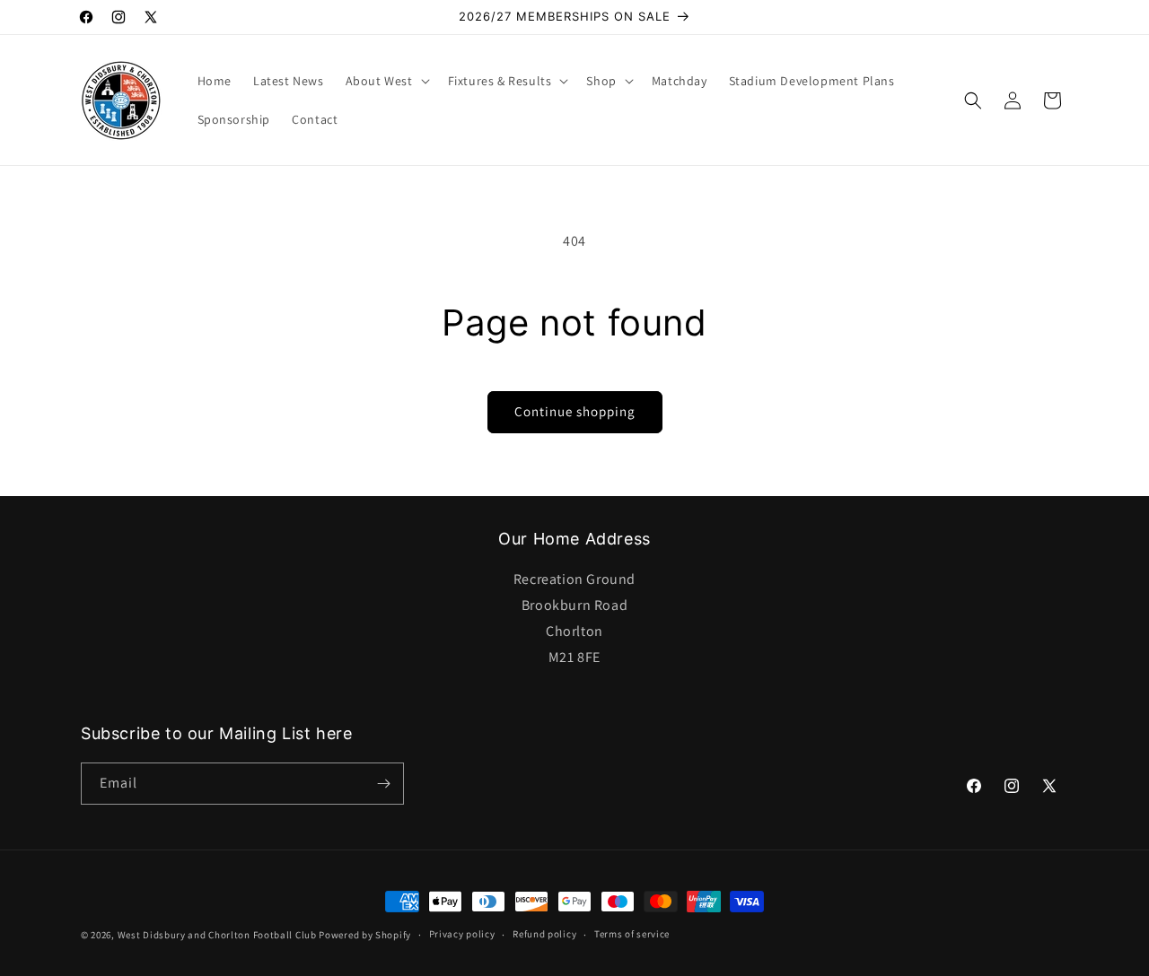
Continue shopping (575, 411)
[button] (386, 81)
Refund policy (544, 934)
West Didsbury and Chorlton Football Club (217, 934)
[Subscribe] (383, 783)
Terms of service (632, 934)
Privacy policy (462, 934)
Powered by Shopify (365, 934)
